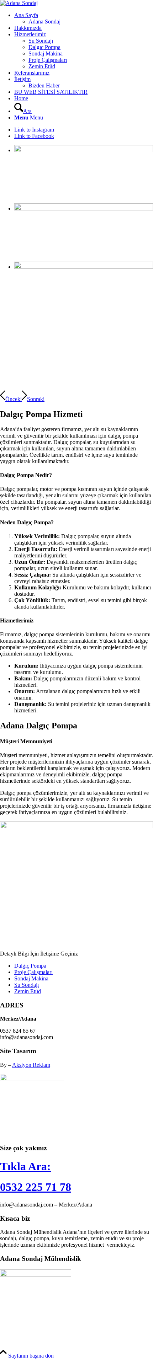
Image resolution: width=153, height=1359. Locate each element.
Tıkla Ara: (25, 1166)
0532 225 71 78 (35, 1187)
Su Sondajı (26, 985)
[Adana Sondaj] (19, 3)
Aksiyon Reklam (31, 1065)
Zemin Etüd (27, 991)
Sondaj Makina (31, 978)
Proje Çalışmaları (33, 972)
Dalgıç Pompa (30, 966)
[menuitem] (83, 18)
